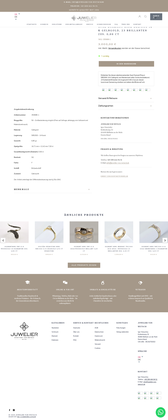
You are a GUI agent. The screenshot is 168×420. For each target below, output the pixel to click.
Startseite (32, 24)
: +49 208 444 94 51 (84, 6)
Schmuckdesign (104, 24)
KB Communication (26, 417)
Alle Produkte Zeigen (84, 265)
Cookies (97, 348)
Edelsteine (57, 24)
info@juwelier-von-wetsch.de (84, 2)
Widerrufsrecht (100, 340)
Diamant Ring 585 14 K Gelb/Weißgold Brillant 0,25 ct (84, 249)
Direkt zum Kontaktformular (114, 176)
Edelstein (55, 340)
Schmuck (44, 24)
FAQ (116, 24)
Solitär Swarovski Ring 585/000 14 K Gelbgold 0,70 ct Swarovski (49, 249)
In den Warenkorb (126, 64)
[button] (17, 17)
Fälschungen (120, 328)
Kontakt (137, 24)
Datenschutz (99, 332)
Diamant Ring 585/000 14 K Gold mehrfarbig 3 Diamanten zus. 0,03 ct (153, 249)
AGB (96, 328)
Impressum (99, 336)
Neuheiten (55, 328)
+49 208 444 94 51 (114, 160)
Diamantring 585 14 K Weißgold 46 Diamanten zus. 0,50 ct (14, 249)
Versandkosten (114, 48)
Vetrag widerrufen (122, 332)
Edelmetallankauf (74, 24)
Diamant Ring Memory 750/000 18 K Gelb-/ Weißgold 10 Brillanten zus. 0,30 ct (119, 249)
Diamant (55, 336)
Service (89, 24)
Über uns (126, 24)
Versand (97, 344)
